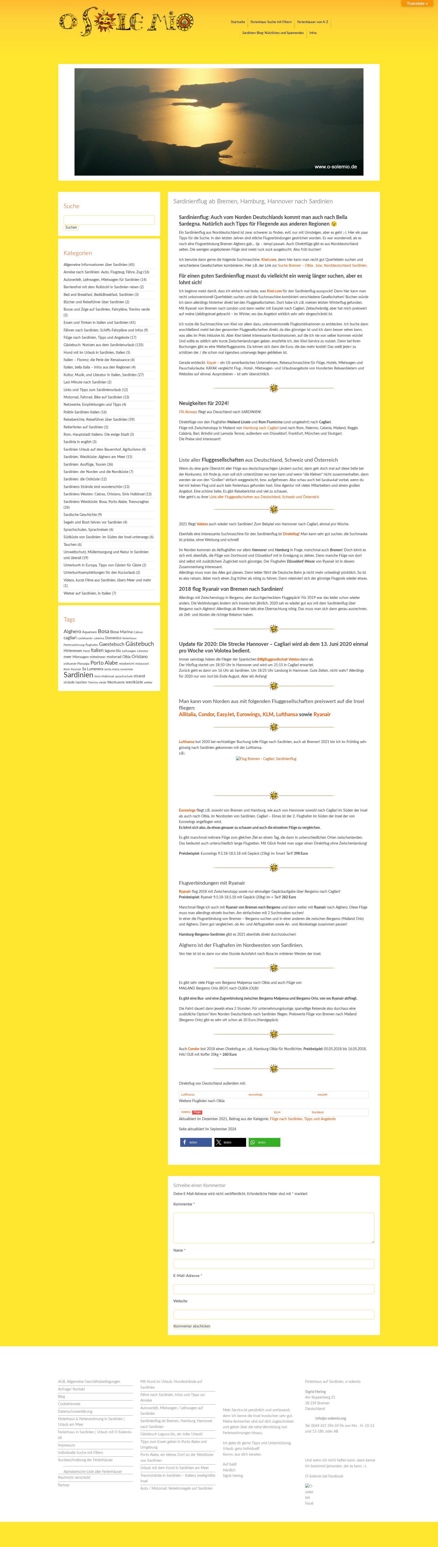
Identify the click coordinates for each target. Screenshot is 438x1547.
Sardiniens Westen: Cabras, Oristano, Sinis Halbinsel (104, 494)
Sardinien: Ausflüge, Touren (85, 464)
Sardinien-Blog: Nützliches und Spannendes (273, 33)
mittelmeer (98, 657)
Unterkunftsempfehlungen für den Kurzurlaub (99, 573)
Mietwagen (80, 657)
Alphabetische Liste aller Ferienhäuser (93, 1472)
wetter (148, 682)
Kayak (211, 363)
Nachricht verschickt (74, 1477)
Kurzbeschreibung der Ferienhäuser (85, 1460)
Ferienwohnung (74, 644)
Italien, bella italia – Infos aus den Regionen (97, 367)
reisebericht (126, 663)
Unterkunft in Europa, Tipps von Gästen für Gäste (102, 565)
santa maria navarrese (118, 669)
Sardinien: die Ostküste (82, 479)
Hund (86, 651)
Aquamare (89, 632)
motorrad (114, 657)
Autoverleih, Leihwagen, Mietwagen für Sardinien (101, 280)
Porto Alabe (104, 663)
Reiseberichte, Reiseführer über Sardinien (95, 420)
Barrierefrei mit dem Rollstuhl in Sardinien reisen (101, 287)
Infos (313, 33)
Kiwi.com (274, 291)
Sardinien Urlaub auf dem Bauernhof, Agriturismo (102, 449)
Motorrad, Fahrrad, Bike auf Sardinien (93, 397)
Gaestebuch (111, 644)
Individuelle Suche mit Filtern (80, 1453)
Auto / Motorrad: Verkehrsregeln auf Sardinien (176, 1488)
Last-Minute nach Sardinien (85, 382)
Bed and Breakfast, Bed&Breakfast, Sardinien (99, 295)
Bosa (103, 631)
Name (179, 1250)
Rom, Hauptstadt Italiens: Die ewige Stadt (96, 434)
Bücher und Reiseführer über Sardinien (94, 302)
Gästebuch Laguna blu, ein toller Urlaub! (171, 1434)
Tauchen (70, 545)
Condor (206, 714)
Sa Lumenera (92, 669)
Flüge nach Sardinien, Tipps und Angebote (303, 1119)
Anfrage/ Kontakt (71, 1389)
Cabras (138, 632)
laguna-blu (113, 651)
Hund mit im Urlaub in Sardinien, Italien (94, 353)
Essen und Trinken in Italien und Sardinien (96, 323)
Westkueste (116, 682)
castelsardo (85, 638)
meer (67, 657)
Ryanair (322, 714)
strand (139, 676)
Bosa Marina (121, 632)
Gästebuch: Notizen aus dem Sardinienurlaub (99, 345)
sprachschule (124, 676)
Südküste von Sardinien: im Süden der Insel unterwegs (106, 537)
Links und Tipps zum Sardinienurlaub (92, 390)
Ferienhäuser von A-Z (312, 22)
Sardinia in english (78, 442)
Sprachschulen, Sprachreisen (86, 530)
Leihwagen (129, 651)
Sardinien (78, 675)
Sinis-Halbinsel (104, 676)
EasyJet (225, 714)
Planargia (83, 663)
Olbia (126, 657)
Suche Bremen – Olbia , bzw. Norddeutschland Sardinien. (322, 265)
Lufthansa (287, 714)
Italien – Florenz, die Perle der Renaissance (97, 360)
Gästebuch (139, 644)
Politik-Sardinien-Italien (82, 412)
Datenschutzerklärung (75, 1412)
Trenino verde (97, 682)
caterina (99, 638)
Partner (63, 1485)
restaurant (142, 663)
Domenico (113, 638)
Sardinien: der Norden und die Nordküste (96, 472)
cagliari (70, 638)
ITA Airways (188, 412)
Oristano (140, 657)
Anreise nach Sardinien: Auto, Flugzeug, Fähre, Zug (103, 272)
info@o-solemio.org (330, 1418)
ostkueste (70, 663)
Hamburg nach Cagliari (261, 428)
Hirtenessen (73, 651)
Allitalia (187, 714)
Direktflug (291, 534)
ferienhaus (129, 638)
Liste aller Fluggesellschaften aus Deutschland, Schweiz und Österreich (264, 497)
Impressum (66, 1445)
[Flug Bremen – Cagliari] (274, 769)
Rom (67, 669)
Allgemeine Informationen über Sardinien (95, 265)
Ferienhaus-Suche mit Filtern (271, 22)
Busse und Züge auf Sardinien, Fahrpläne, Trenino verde (107, 309)
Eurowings (248, 714)
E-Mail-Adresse (187, 1276)
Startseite (238, 22)
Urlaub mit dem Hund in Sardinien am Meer (174, 1468)
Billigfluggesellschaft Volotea (278, 659)
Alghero (72, 631)
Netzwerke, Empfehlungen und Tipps (92, 405)
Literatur (142, 651)
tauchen (81, 682)
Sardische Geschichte (80, 515)
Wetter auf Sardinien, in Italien (87, 593)
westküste (134, 682)
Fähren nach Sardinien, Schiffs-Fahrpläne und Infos (103, 330)
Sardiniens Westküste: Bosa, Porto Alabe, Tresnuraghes (106, 502)
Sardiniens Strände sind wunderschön (93, 487)
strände (69, 682)
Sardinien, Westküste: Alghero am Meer (94, 457)
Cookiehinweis (69, 1404)
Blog (61, 1397)
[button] (196, 1142)
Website (180, 1301)
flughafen (91, 644)
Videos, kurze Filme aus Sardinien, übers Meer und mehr (107, 580)
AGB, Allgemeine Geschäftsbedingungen (89, 1382)
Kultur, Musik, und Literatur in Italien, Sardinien (100, 375)
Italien (97, 650)
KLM (268, 714)
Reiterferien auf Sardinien (83, 427)
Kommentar (184, 1204)
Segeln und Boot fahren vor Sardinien (93, 522)
